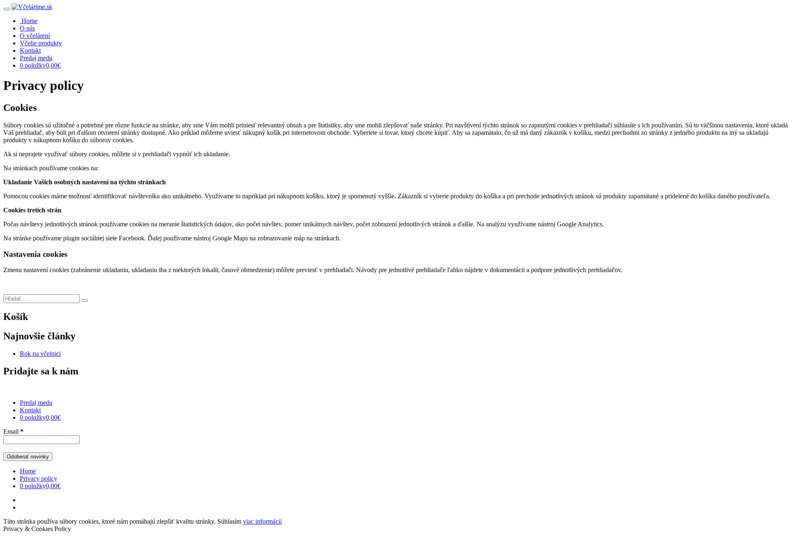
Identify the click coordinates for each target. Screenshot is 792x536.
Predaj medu (36, 57)
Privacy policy (38, 478)
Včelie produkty (41, 43)
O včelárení (35, 35)
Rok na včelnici (40, 353)
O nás (27, 28)
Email (13, 431)
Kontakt (30, 50)
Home (28, 471)
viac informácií (262, 521)
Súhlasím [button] (229, 521)
